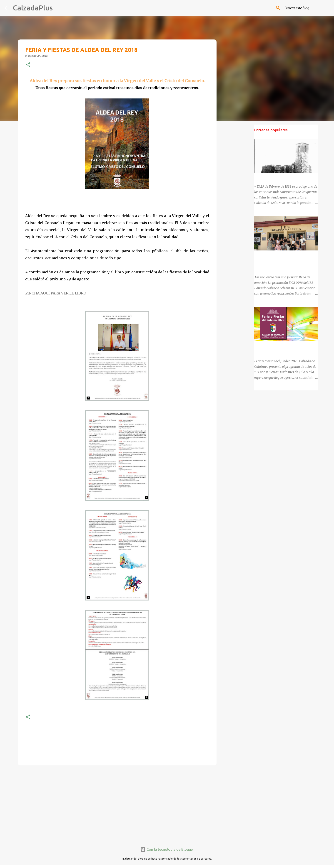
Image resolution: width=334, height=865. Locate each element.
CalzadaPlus (33, 8)
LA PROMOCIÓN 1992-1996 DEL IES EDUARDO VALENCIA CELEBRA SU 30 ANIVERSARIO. (281, 261)
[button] (28, 65)
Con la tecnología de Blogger (170, 849)
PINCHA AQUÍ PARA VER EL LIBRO (56, 293)
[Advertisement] (117, 804)
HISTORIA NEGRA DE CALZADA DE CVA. (284, 177)
